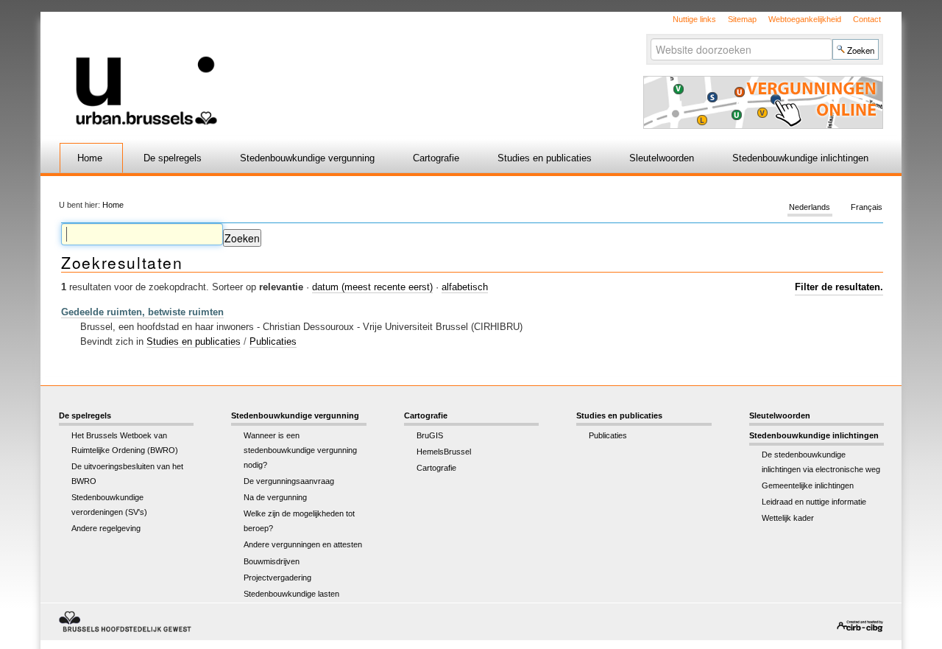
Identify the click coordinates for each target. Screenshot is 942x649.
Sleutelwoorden (661, 158)
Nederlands (809, 207)
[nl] (296, 69)
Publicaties (273, 341)
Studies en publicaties (544, 158)
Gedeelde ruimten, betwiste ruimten (142, 312)
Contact (867, 19)
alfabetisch (465, 286)
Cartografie (436, 158)
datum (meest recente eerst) (372, 286)
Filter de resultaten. (839, 286)
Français (866, 207)
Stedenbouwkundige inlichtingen (800, 158)
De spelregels (173, 158)
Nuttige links (694, 19)
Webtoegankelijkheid (804, 19)
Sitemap (742, 19)
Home (89, 158)
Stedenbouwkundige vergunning (307, 158)
